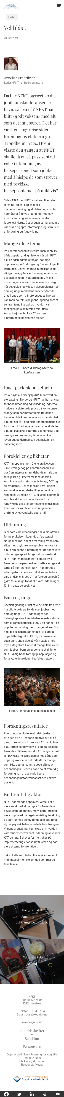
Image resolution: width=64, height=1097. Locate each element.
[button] (59, 5)
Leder (11, 17)
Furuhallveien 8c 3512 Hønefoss (32, 1001)
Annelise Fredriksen (19, 77)
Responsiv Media (32, 1064)
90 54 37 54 (37, 1011)
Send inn (32, 1038)
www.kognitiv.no (32, 1022)
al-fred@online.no (32, 82)
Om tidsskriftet (32, 1030)
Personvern (32, 1046)
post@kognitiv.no (36, 1014)
